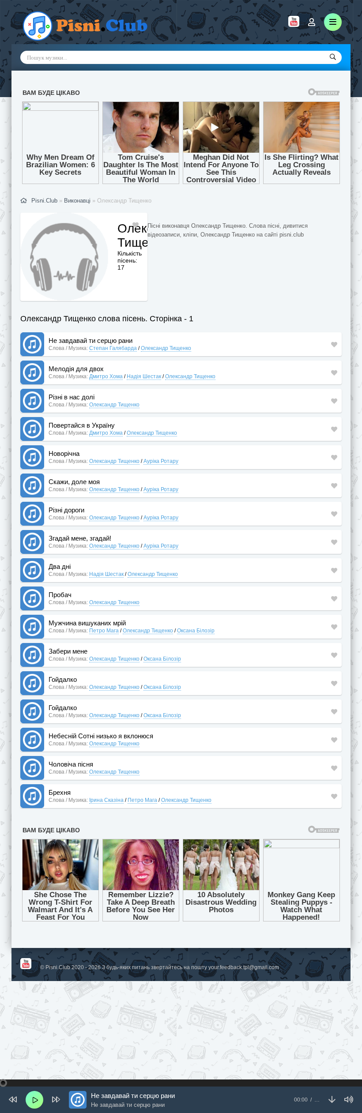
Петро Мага (104, 631)
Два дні (60, 566)
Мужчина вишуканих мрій (87, 623)
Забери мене (68, 651)
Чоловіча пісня (71, 764)
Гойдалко (63, 679)
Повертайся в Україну (82, 425)
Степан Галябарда (113, 348)
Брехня (60, 792)
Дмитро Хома (106, 376)
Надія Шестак (144, 376)
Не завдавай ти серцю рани (90, 340)
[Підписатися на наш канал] (293, 24)
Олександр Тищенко (166, 348)
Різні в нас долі (71, 397)
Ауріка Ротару (160, 461)
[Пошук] (333, 57)
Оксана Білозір (196, 631)
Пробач (60, 594)
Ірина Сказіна (106, 800)
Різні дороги (66, 510)
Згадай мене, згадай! (80, 538)
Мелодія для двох (76, 368)
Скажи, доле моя (74, 481)
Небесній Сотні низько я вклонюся (101, 736)
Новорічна (64, 453)
